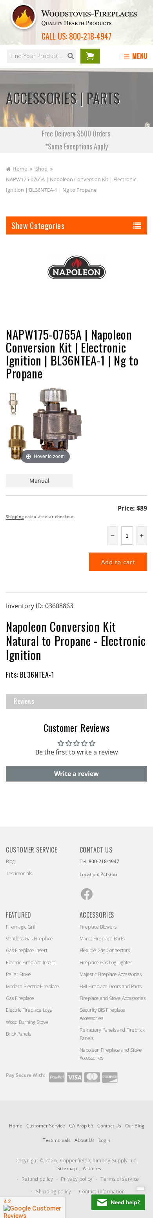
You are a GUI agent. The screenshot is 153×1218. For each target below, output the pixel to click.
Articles (92, 1168)
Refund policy (37, 1179)
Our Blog (134, 1125)
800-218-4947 (90, 36)
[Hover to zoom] (45, 426)
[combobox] (41, 56)
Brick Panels (18, 1034)
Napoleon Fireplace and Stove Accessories (111, 1054)
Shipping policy (53, 1191)
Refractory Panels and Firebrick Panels (112, 1034)
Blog (10, 861)
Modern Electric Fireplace (32, 986)
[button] (137, 56)
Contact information (102, 1191)
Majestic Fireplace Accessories (111, 974)
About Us (85, 1140)
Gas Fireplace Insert (26, 950)
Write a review (76, 773)
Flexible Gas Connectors (105, 950)
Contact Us (109, 1125)
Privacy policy (77, 1179)
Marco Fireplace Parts (102, 938)
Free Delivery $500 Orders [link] (77, 133)
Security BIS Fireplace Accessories (102, 1014)
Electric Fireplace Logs (29, 1010)
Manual (39, 480)
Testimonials (19, 873)
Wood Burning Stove (27, 1022)
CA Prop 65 (81, 1125)
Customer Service (45, 1125)
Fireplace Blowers (98, 926)
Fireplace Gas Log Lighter (106, 962)
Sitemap (67, 1168)
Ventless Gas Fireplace (29, 938)
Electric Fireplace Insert (30, 962)
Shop (41, 168)
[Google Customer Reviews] (32, 1207)
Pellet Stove (18, 974)
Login (104, 1140)
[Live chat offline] (118, 1202)
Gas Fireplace (20, 998)
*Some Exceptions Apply (76, 146)
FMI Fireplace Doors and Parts (111, 986)
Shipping (15, 516)
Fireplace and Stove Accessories (113, 998)
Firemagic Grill (21, 926)
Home (20, 168)
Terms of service (119, 1179)
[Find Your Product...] (70, 56)
